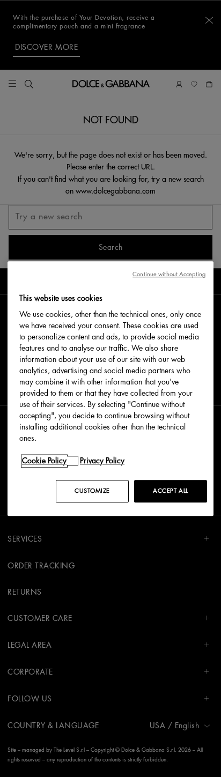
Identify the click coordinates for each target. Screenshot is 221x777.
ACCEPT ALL (170, 491)
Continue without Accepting (168, 274)
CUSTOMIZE (92, 491)
